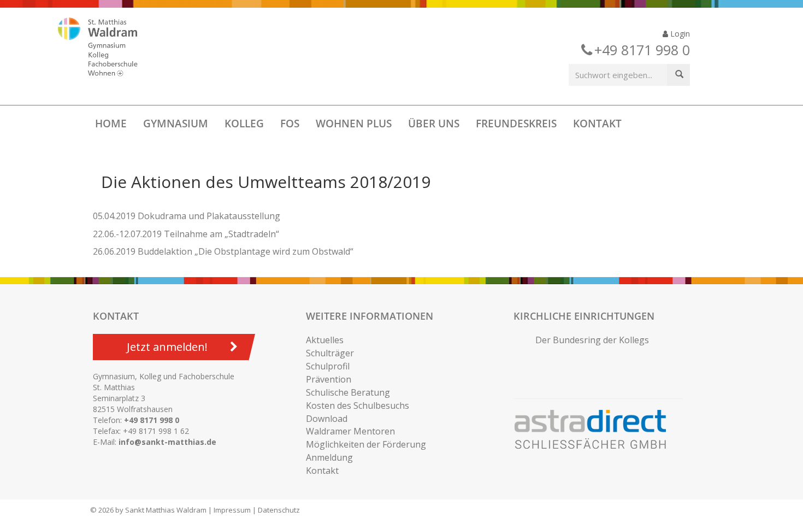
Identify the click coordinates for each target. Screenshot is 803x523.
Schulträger (330, 353)
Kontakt (597, 123)
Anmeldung (329, 457)
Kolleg (244, 123)
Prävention (328, 379)
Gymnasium (175, 123)
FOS (289, 123)
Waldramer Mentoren (350, 431)
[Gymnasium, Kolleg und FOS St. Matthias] (107, 48)
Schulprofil (328, 366)
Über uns (433, 123)
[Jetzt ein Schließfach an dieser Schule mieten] (595, 429)
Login (679, 33)
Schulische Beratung (348, 392)
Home (111, 123)
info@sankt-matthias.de (167, 442)
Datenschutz (279, 510)
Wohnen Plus (354, 123)
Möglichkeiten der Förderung (366, 444)
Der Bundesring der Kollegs (592, 340)
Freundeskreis (516, 123)
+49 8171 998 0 (151, 420)
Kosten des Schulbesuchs (357, 405)
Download (326, 419)
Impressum (232, 510)
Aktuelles (325, 340)
